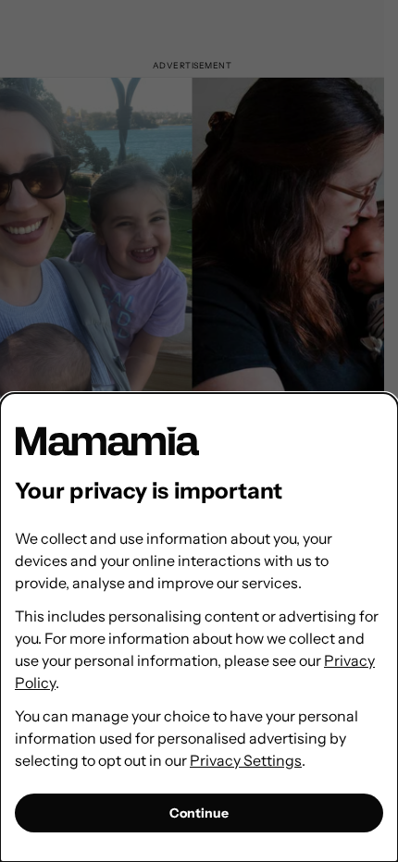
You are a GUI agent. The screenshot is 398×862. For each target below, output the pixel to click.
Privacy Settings (246, 760)
